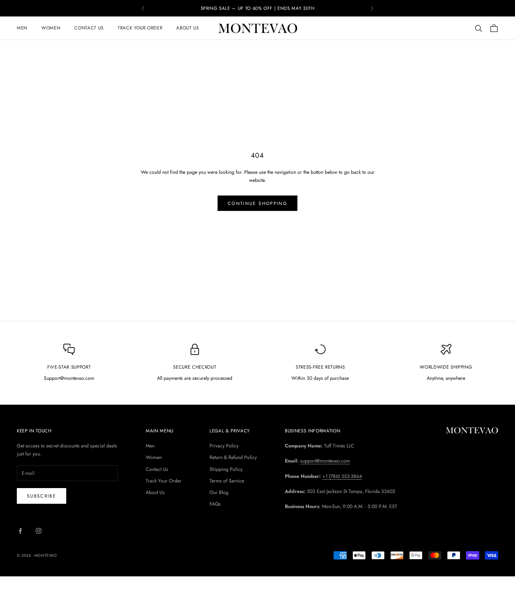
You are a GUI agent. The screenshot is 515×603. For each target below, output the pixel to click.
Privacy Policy (224, 445)
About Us (187, 28)
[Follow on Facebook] (20, 530)
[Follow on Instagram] (38, 530)
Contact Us (89, 28)
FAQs (215, 503)
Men (22, 28)
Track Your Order (140, 28)
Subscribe (41, 496)
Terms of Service (227, 480)
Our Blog (219, 492)
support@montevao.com (325, 460)
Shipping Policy (226, 469)
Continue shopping (257, 203)
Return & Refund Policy (233, 457)
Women (50, 28)
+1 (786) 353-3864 (342, 476)
